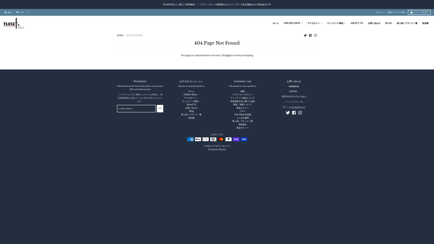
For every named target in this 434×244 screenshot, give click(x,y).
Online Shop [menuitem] (292, 23)
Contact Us (294, 86)
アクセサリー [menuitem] (314, 23)
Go (160, 108)
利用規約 (243, 124)
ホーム (191, 91)
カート (420, 12)
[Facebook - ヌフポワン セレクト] (310, 35)
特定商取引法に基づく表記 (242, 101)
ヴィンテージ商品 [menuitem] (335, 23)
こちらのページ (298, 107)
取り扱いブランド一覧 (191, 114)
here (228, 55)
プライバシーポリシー (242, 94)
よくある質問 (242, 118)
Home (120, 36)
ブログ (243, 111)
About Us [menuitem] (357, 23)
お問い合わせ (191, 108)
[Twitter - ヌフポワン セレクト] (305, 35)
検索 (243, 91)
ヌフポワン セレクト (221, 146)
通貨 (17, 12)
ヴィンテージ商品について (242, 98)
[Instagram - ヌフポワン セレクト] (315, 35)
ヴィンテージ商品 (190, 101)
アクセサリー (190, 98)
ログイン (379, 12)
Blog (191, 111)
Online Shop (190, 94)
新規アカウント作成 (396, 12)
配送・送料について (242, 104)
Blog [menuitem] (388, 23)
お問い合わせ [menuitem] (374, 23)
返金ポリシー (242, 108)
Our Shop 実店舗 (242, 114)
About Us (191, 104)
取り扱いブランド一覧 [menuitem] (407, 23)
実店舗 (191, 118)
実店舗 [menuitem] (425, 23)
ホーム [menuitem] (276, 23)
